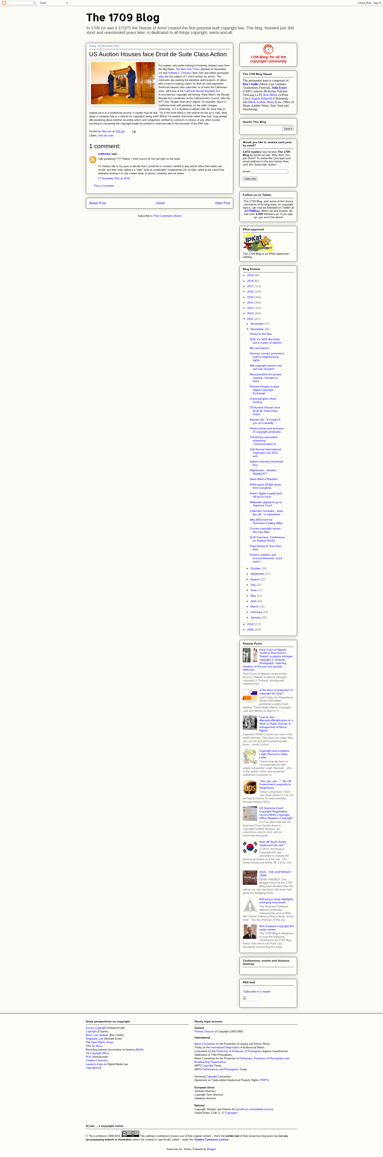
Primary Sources (204, 1031)
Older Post (222, 203)
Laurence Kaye (94, 1064)
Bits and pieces (259, 348)
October (256, 568)
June (254, 590)
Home (160, 203)
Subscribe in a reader (257, 991)
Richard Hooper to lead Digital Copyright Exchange (264, 390)
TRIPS (264, 1080)
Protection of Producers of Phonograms (239, 1051)
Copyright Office (99, 1053)
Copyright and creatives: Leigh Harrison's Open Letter (274, 754)
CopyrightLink (94, 1067)
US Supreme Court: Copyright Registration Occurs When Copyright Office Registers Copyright (275, 813)
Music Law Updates (97, 1035)
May (254, 595)
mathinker (104, 153)
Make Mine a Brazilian (264, 479)
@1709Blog (252, 210)
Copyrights (231, 1112)
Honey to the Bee (261, 333)
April (254, 601)
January (256, 617)
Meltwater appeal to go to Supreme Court (266, 504)
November (258, 329)
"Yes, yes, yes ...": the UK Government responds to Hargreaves (275, 784)
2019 (250, 275)
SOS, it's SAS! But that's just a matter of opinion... (267, 341)
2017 (250, 286)
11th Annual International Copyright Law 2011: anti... (265, 453)
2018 (250, 280)
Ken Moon (270, 95)
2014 (250, 302)
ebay (161, 76)
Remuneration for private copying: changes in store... (265, 378)
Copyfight (92, 1031)
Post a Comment (104, 185)
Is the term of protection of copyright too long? (276, 691)
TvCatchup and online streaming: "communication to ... (264, 440)
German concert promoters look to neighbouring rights (267, 357)
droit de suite (105, 135)
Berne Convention (204, 1043)
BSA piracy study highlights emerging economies (276, 901)
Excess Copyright (96, 1027)
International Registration (225, 1047)
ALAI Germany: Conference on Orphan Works (267, 539)
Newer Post (97, 203)
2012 (250, 313)
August (255, 579)
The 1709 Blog (123, 17)
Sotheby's (174, 72)
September (258, 573)
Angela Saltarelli (261, 98)
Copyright (208, 1065)
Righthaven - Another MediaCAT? (263, 472)
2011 (250, 318)
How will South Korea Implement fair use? (272, 843)
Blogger (211, 1149)
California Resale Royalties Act (202, 91)
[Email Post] (133, 131)
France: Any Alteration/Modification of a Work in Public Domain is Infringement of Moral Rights (276, 723)
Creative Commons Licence (211, 1139)
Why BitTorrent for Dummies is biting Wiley (266, 521)
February (257, 612)
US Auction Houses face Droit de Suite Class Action (265, 411)
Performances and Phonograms (220, 1069)
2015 (250, 297)
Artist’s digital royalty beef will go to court (266, 495)
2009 (250, 629)
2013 (250, 307)
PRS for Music (94, 1046)
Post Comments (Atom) (167, 215)
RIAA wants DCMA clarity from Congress (265, 486)
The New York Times (188, 69)
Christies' (186, 72)
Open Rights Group (102, 1042)
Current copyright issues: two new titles (265, 530)
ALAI (89, 1056)
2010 (250, 624)
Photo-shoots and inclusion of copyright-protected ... (267, 430)
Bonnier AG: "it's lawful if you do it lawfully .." (265, 421)
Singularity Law (94, 1038)
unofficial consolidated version (254, 1109)
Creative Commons (97, 1060)
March (255, 606)
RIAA (139, 1049)
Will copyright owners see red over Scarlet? (266, 367)
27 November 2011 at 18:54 (114, 178)
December (258, 323)
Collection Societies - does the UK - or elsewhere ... (266, 512)
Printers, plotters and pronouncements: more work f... (266, 558)
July (253, 584)
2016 (250, 291)
